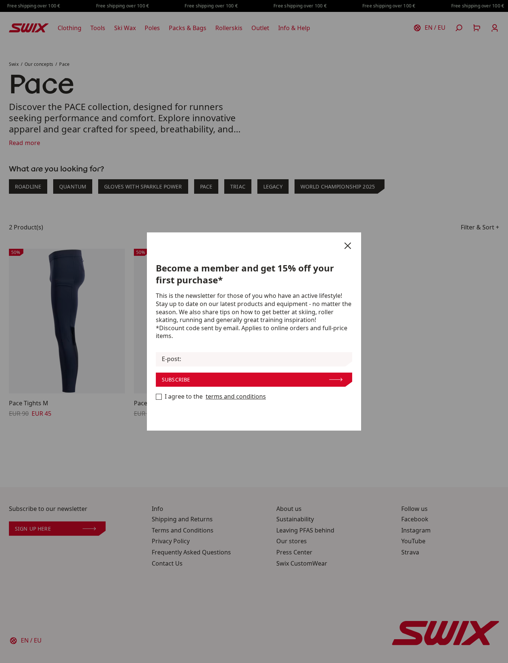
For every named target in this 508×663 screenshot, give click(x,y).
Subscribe (176, 379)
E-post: (171, 359)
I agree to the (215, 396)
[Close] (347, 245)
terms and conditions (236, 396)
